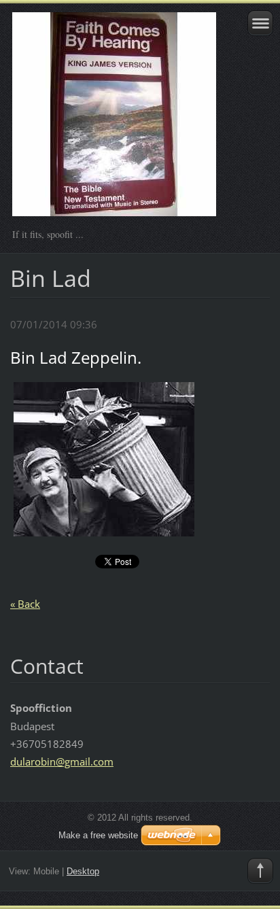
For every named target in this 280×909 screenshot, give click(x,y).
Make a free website (98, 835)
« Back (25, 604)
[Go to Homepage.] (114, 120)
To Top (260, 871)
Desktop (83, 871)
